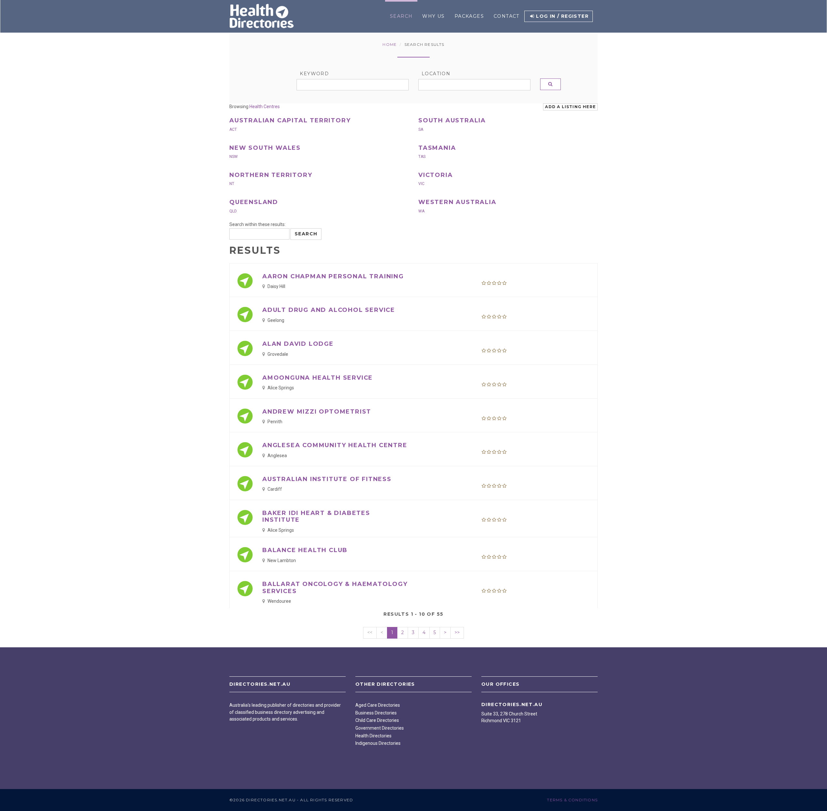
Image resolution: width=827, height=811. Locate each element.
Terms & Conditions (572, 799)
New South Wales (265, 147)
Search (401, 16)
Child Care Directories (377, 720)
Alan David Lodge (298, 343)
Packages (469, 16)
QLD (233, 211)
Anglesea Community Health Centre (334, 445)
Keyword (314, 74)
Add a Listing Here (570, 106)
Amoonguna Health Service (317, 377)
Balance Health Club (305, 550)
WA (421, 211)
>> (457, 632)
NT (231, 183)
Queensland (253, 202)
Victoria (435, 175)
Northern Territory (270, 175)
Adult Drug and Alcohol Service (328, 309)
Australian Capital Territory (290, 120)
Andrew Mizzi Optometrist (316, 411)
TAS (421, 156)
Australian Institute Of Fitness (327, 479)
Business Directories (376, 712)
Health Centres (264, 106)
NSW (233, 156)
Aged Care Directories (377, 705)
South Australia (452, 120)
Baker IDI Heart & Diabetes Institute (316, 516)
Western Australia (457, 202)
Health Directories (373, 735)
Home (389, 44)
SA (420, 129)
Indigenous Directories (378, 743)
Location (436, 74)
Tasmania (437, 147)
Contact (506, 16)
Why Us (433, 16)
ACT (233, 129)
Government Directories (379, 728)
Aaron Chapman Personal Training (333, 276)
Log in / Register (562, 16)
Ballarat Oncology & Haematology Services (335, 587)
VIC (421, 183)
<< (369, 632)
